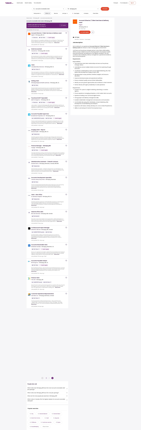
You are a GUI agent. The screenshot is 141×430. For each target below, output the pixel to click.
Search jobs (29, 18)
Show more (56, 42)
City (32, 413)
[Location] (82, 9)
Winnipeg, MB (36, 18)
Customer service (46, 422)
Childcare (33, 422)
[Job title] (47, 9)
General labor (56, 413)
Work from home (35, 418)
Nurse (58, 422)
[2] (52, 378)
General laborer (43, 413)
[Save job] (66, 33)
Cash (47, 418)
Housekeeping (34, 426)
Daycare (57, 418)
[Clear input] (63, 9)
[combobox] (49, 9)
